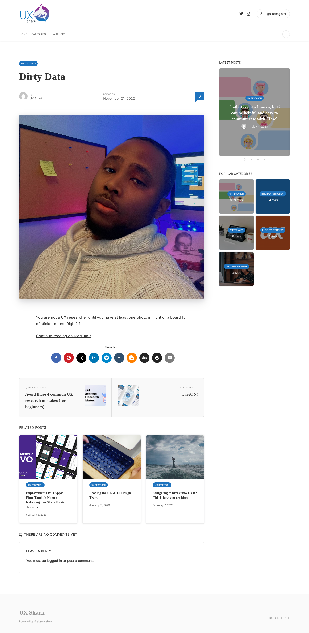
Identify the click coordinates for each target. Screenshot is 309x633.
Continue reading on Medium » (63, 336)
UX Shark (36, 98)
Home (23, 34)
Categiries (38, 34)
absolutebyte (44, 621)
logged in (54, 561)
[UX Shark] (35, 13)
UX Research (28, 63)
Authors (59, 34)
